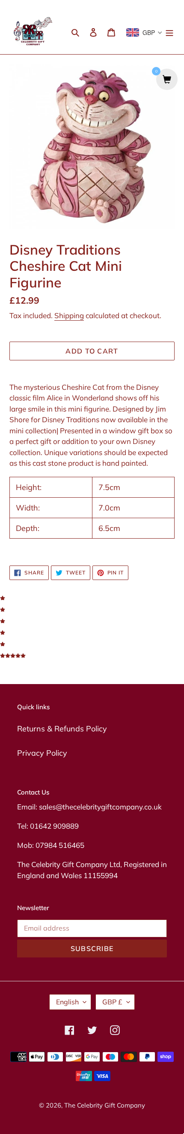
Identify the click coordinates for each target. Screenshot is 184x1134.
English (67, 1002)
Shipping (69, 315)
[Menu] (169, 32)
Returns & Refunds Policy (62, 729)
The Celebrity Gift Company (104, 1105)
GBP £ (112, 1002)
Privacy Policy (42, 753)
